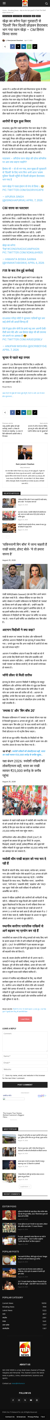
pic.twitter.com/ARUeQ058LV (22, 339)
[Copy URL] (34, 46)
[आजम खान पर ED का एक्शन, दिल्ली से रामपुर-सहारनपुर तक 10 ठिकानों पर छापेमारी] (9, 1164)
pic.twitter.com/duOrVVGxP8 (22, 189)
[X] (18, 46)
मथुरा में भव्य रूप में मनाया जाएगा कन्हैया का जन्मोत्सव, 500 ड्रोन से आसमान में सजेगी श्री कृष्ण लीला (31, 1271)
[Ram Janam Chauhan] (4, 40)
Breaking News (13, 10)
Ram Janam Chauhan (15, 40)
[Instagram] (19, 1400)
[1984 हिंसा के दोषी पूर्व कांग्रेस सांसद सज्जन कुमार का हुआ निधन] (9, 1177)
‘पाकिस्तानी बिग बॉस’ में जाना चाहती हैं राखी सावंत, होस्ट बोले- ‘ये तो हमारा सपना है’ (24, 549)
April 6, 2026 (36, 262)
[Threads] (37, 1400)
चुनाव (33, 16)
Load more (24, 1187)
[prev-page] (3, 536)
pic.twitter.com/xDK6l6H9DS (22, 252)
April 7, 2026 (34, 200)
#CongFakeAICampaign (23, 248)
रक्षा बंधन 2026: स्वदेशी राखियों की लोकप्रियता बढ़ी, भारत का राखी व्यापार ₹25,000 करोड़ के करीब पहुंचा (32, 514)
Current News (18, 16)
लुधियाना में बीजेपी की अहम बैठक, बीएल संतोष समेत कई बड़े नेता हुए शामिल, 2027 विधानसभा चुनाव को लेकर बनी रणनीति (33, 1213)
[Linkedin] (23, 46)
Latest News (27, 16)
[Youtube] (31, 1400)
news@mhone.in (18, 1383)
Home (4, 10)
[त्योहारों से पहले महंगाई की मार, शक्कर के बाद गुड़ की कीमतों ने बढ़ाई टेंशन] (9, 528)
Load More (25, 1019)
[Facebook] (12, 46)
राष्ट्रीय (38, 16)
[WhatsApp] (29, 46)
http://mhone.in (25, 467)
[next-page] (7, 536)
